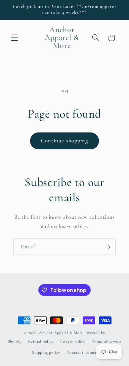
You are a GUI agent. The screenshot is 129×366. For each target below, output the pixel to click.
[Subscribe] (107, 247)
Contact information (85, 352)
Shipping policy (46, 352)
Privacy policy (72, 341)
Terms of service (106, 341)
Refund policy (40, 341)
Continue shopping (64, 140)
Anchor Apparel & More (61, 332)
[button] (14, 38)
